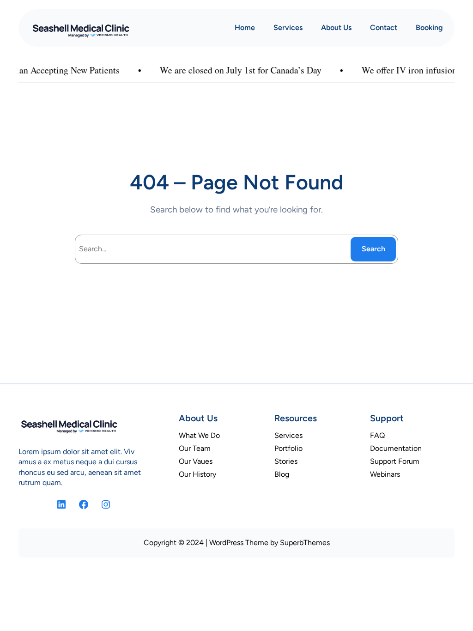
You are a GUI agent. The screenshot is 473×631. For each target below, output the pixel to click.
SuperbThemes (305, 542)
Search (373, 248)
